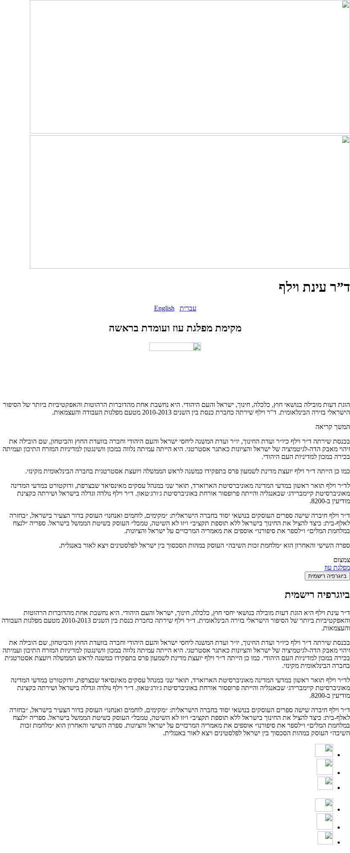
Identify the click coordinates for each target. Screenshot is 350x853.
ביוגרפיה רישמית (327, 576)
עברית (188, 308)
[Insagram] (325, 772)
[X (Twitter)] (325, 787)
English (164, 308)
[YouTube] (324, 754)
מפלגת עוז (337, 567)
